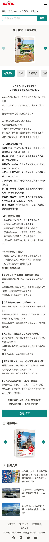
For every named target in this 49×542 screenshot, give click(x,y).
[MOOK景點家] (8, 3)
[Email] (35, 538)
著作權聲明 (23, 524)
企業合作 (24, 528)
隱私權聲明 (37, 524)
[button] (45, 3)
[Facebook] (13, 538)
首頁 (4, 11)
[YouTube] (28, 538)
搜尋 (42, 18)
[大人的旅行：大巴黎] (24, 443)
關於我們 (11, 524)
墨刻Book (13, 11)
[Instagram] (21, 538)
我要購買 (24, 413)
